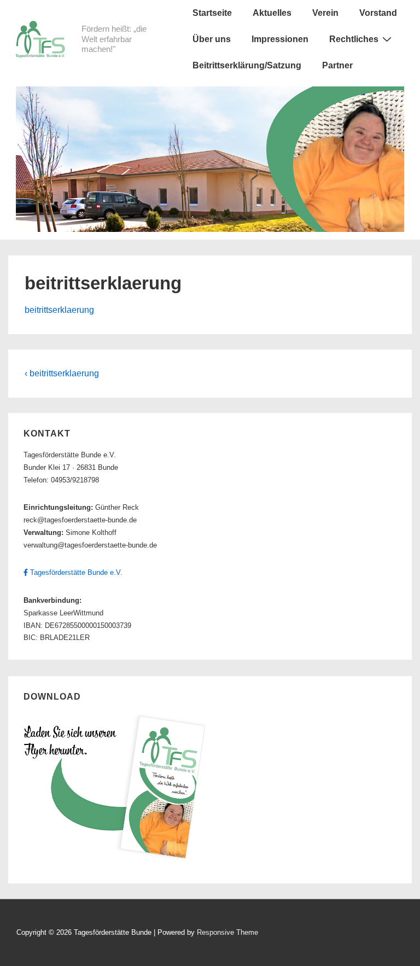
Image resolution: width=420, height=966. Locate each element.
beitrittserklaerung (59, 310)
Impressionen (280, 39)
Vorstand (378, 13)
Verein (325, 13)
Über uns (211, 39)
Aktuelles (272, 13)
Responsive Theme (227, 932)
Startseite (212, 13)
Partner (337, 65)
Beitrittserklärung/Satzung (246, 65)
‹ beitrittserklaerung (62, 373)
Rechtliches (353, 39)
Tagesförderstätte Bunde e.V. (75, 572)
